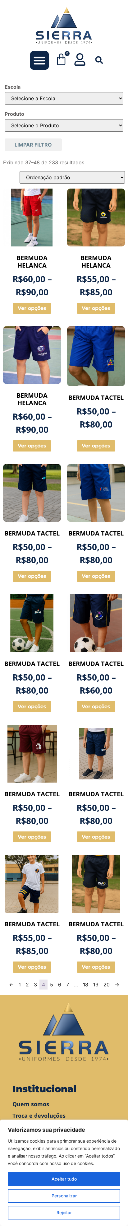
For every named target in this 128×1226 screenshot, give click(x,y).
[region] (64, 1173)
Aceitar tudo (64, 1179)
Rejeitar (64, 1212)
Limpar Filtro (33, 145)
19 (95, 984)
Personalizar (64, 1195)
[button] (39, 60)
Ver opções (32, 308)
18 (85, 984)
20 (106, 984)
